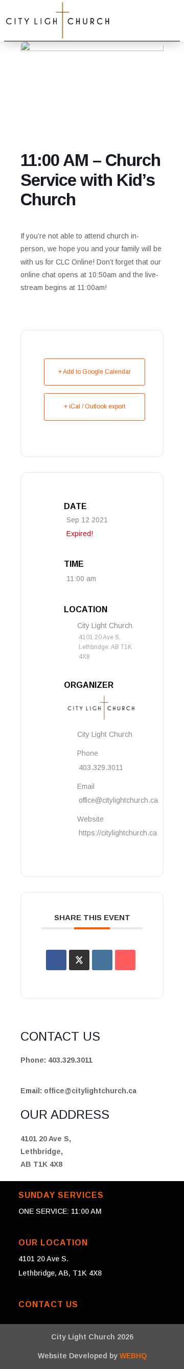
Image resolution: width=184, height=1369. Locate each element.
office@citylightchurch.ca (118, 800)
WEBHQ (133, 1356)
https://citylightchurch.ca (118, 833)
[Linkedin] (102, 960)
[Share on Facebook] (56, 960)
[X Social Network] (79, 960)
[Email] (125, 960)
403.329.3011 (101, 767)
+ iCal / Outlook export (94, 406)
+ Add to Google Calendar (94, 371)
